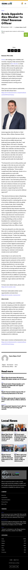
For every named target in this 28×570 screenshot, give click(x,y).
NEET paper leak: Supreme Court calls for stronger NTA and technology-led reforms (13, 408)
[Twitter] (12, 50)
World (2, 10)
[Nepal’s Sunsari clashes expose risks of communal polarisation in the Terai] (7, 448)
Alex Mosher (14, 63)
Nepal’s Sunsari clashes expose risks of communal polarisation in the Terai (7, 458)
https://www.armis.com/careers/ (10, 295)
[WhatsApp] (19, 50)
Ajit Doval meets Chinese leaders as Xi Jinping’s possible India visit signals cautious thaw (12, 385)
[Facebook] (9, 50)
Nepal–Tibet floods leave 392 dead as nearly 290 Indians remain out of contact (7, 437)
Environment (4, 519)
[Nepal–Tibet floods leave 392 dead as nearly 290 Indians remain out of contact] (7, 427)
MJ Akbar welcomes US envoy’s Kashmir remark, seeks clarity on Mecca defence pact (13, 400)
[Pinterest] (15, 50)
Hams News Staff (21, 27)
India (2, 396)
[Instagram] (14, 566)
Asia (2, 376)
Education (3, 404)
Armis (3, 59)
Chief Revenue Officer (7, 366)
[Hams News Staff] (4, 358)
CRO (16, 366)
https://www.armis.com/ (8, 287)
